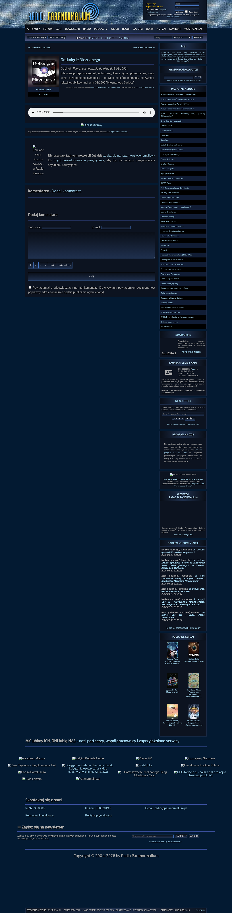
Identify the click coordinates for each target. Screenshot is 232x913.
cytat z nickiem (64, 265)
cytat (52, 265)
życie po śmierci (183, 57)
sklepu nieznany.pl (146, 87)
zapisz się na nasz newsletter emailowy (129, 155)
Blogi (125, 28)
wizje (179, 52)
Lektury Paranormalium (170, 202)
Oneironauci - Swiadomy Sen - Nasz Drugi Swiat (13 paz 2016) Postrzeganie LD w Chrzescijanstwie (101, 910)
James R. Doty (172, 691)
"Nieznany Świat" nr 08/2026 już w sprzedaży (183, 479)
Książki (161, 28)
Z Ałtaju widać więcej (169, 322)
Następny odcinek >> (144, 48)
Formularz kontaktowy (39, 815)
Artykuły (33, 28)
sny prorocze (166, 59)
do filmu (183, 578)
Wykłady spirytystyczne (170, 312)
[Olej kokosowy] (91, 125)
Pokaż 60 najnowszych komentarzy (183, 628)
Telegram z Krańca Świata (172, 298)
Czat (59, 28)
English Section (167, 164)
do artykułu (183, 551)
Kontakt (175, 28)
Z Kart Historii (166, 327)
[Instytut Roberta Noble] (88, 758)
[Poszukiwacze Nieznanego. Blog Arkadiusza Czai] (144, 774)
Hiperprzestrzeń (167, 173)
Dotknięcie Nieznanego (170, 154)
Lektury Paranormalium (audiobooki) (176, 207)
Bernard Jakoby (172, 723)
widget (194, 369)
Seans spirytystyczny (169, 284)
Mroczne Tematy (167, 217)
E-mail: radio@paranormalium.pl (166, 808)
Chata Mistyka (167, 131)
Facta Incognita (167, 169)
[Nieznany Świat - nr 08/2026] (183, 474)
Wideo (115, 28)
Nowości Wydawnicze (170, 236)
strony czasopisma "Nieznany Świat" (105, 87)
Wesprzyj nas (193, 28)
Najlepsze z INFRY (168, 221)
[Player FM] (144, 758)
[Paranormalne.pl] (88, 778)
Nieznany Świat (195, 59)
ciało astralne (179, 55)
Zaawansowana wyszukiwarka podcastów (183, 80)
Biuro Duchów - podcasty (171, 121)
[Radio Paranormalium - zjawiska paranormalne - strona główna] (64, 22)
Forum (47, 28)
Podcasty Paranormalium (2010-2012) (176, 255)
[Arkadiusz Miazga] (32, 758)
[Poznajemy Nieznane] (200, 758)
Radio (87, 28)
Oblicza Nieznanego (169, 241)
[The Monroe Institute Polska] (200, 765)
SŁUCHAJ (169, 353)
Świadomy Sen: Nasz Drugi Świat (174, 288)
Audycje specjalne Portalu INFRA (174, 104)
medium (193, 52)
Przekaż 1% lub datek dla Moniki (108, 37)
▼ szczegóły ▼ (43, 94)
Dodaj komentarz (66, 190)
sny (185, 52)
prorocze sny (168, 52)
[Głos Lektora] (32, 779)
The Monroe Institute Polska (172, 308)
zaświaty (172, 57)
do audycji (183, 590)
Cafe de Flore (166, 126)
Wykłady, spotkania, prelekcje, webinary (177, 317)
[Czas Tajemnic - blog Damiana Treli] (32, 765)
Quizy (150, 28)
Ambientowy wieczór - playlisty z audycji (177, 99)
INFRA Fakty (166, 183)
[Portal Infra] (144, 765)
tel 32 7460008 (35, 808)
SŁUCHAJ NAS (183, 334)
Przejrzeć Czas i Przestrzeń (172, 264)
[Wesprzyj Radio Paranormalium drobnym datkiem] (183, 524)
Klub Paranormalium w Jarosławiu (175, 188)
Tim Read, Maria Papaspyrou (194, 693)
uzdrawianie (190, 55)
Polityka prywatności (98, 815)
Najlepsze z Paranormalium (172, 226)
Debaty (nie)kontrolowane (171, 145)
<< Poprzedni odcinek (39, 48)
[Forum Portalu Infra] (32, 772)
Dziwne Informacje (168, 159)
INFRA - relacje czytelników (172, 178)
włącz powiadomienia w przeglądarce (78, 160)
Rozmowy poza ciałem (170, 279)
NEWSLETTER (183, 400)
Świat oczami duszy (169, 293)
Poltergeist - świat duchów (172, 260)
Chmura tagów (183, 61)
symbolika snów (198, 57)
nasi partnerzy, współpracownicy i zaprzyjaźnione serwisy (129, 740)
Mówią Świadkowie (168, 212)
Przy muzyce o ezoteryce (171, 269)
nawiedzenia (178, 59)
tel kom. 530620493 (98, 808)
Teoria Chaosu (167, 303)
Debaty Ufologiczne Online (172, 150)
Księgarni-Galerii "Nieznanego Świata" (189, 485)
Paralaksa (165, 250)
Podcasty (100, 28)
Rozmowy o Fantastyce (170, 274)
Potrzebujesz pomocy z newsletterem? (183, 424)
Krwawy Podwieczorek (170, 193)
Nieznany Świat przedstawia (172, 231)
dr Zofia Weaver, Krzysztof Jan (193, 723)
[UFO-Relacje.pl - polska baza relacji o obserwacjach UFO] (200, 775)
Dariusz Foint (172, 661)
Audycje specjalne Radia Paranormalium (177, 109)
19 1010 (175, 910)
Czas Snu (165, 135)
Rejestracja (151, 4)
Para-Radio (165, 245)
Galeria (138, 28)
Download (72, 28)
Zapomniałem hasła (154, 6)
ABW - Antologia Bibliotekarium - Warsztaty (178, 94)
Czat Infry (165, 140)
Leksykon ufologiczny (170, 197)
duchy (186, 59)
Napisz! (163, 9)
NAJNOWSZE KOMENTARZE (183, 542)
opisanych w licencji (119, 132)
